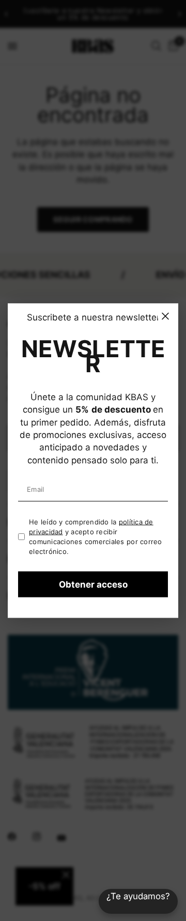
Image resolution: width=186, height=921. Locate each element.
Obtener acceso (93, 584)
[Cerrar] (165, 316)
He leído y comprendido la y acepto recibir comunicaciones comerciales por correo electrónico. (95, 536)
